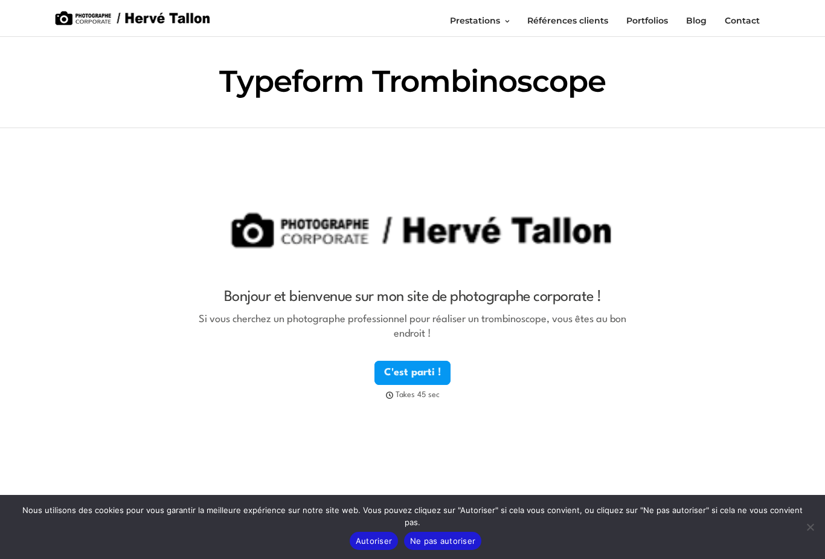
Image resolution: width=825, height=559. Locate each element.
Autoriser (374, 541)
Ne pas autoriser (442, 541)
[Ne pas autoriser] (810, 527)
